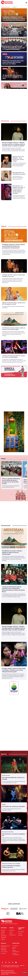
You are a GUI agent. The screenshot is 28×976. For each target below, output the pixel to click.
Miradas (4, 754)
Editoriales (3, 937)
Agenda (3, 226)
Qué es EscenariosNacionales (5, 946)
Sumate (20, 933)
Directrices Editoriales (3, 949)
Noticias (3, 930)
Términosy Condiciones (15, 954)
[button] (13, 494)
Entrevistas (5, 121)
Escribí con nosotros (12, 934)
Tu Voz (11, 932)
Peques (3, 458)
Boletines (20, 935)
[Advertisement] (14, 104)
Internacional (5, 525)
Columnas (11, 930)
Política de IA (14, 948)
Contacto (3, 953)
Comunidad (21, 931)
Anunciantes (15, 945)
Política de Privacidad (15, 951)
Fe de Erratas (4, 951)
